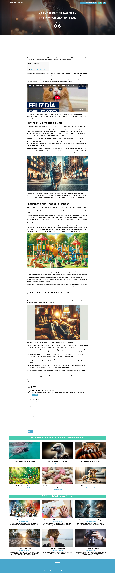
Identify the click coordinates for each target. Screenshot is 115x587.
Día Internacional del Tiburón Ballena (24, 461)
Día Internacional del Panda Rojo (90, 461)
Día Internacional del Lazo (57, 548)
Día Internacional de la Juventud (24, 520)
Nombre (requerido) (32, 401)
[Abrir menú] (104, 3)
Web (29, 411)
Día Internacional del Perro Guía (90, 486)
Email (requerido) (31, 406)
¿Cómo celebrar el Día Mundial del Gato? (39, 69)
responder (34, 394)
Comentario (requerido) (33, 416)
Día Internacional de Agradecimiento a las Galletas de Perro (57, 487)
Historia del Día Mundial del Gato (37, 65)
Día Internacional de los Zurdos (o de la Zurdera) (57, 520)
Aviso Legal (47, 565)
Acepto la (36, 429)
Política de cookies (66, 565)
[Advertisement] (57, 46)
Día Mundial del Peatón (24, 548)
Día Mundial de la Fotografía (90, 548)
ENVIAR (30, 431)
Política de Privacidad (55, 565)
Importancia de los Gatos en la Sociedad (39, 67)
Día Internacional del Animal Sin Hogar (90, 520)
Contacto (57, 562)
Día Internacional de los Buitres (57, 461)
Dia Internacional (17, 3)
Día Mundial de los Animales (24, 486)
